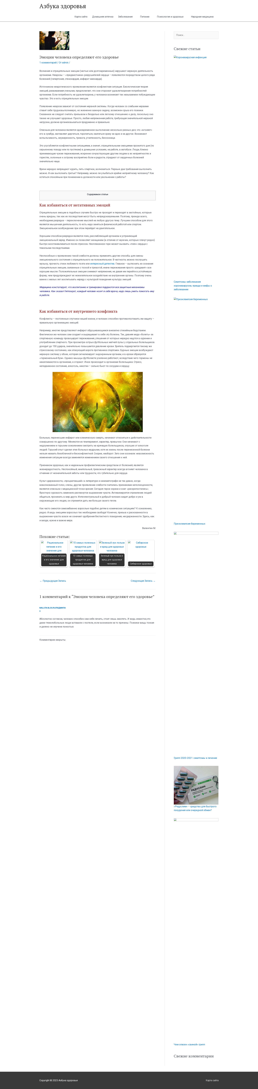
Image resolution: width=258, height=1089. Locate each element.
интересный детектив (102, 263)
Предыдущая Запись (53, 580)
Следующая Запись (143, 580)
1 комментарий (48, 62)
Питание (144, 16)
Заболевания (125, 16)
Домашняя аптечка (102, 16)
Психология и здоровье (170, 16)
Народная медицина (202, 16)
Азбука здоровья (62, 6)
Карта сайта (81, 16)
